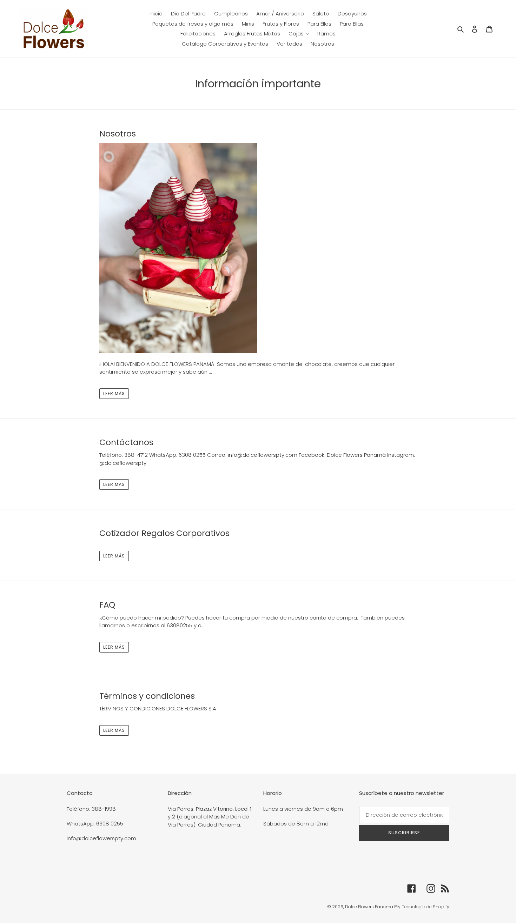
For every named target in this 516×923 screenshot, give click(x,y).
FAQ (107, 604)
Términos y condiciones (147, 696)
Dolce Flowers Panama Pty (373, 907)
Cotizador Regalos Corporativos (164, 533)
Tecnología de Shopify (425, 907)
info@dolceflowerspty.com (101, 838)
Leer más (114, 393)
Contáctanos (126, 442)
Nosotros (117, 133)
